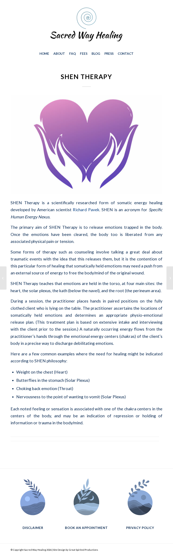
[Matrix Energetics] (3, 278)
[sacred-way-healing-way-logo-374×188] (86, 25)
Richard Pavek (86, 209)
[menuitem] (44, 53)
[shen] (86, 144)
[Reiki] (169, 278)
